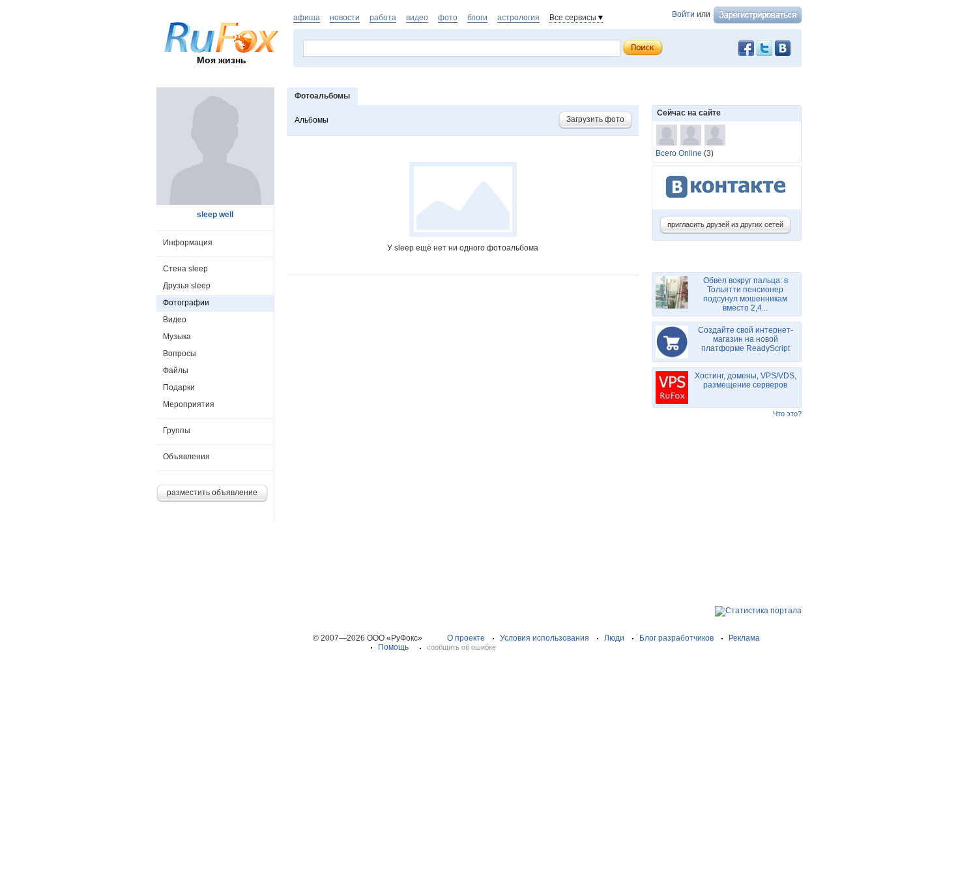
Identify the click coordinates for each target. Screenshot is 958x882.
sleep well (215, 214)
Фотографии (186, 302)
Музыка (177, 336)
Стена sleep (185, 268)
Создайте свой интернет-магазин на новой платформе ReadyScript (745, 339)
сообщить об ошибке (461, 647)
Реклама (744, 638)
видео (417, 17)
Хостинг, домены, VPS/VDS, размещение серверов (745, 380)
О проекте (466, 638)
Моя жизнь (221, 60)
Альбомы (311, 120)
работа (383, 17)
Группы (176, 430)
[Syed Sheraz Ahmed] (690, 135)
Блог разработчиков (676, 638)
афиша (306, 17)
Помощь (393, 647)
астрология (518, 17)
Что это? (787, 414)
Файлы (175, 370)
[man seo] (714, 135)
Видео (174, 319)
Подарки (179, 387)
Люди (614, 638)
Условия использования (544, 638)
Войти (683, 14)
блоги (477, 17)
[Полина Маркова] (666, 135)
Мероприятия (188, 404)
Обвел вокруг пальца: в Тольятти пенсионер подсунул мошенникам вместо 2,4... (745, 294)
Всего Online (679, 153)
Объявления (186, 456)
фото (447, 17)
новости (345, 17)
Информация (187, 242)
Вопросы (179, 353)
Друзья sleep (186, 285)
